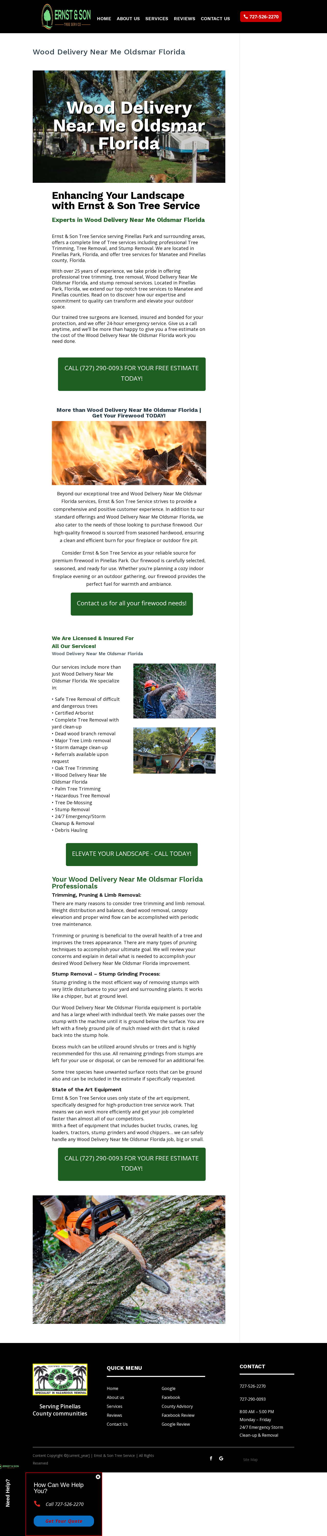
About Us (128, 19)
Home (104, 19)
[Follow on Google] (221, 1458)
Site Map (250, 1459)
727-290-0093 (253, 1399)
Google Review (176, 1424)
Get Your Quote (64, 1521)
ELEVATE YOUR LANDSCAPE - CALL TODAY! (132, 853)
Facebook (171, 1397)
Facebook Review (178, 1415)
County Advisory (177, 1406)
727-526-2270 (263, 17)
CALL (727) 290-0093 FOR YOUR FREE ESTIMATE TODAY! (132, 373)
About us (115, 1397)
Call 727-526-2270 (65, 1504)
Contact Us (215, 19)
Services (156, 19)
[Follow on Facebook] (211, 1458)
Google (169, 1388)
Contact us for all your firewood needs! (132, 603)
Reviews (184, 19)
